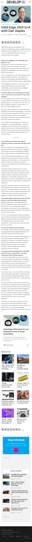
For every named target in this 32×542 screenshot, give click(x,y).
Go (16, 450)
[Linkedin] (8, 42)
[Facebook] (2, 42)
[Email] (16, 42)
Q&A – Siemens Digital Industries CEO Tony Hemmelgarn (17, 484)
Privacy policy (27, 538)
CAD (3, 24)
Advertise (11, 536)
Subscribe (18, 536)
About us (4, 536)
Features (8, 24)
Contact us (26, 536)
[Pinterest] (11, 42)
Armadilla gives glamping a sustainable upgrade (18, 475)
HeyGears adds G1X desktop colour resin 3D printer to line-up (19, 493)
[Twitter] (5, 42)
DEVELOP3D (23, 34)
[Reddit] (14, 42)
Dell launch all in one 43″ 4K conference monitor (19, 509)
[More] (19, 42)
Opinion (14, 24)
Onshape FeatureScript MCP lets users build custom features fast (19, 501)
